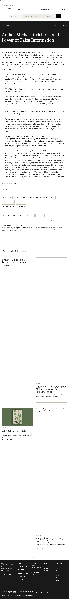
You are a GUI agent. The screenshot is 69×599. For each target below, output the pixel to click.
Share (56, 25)
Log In (57, 580)
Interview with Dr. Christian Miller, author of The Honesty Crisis (51, 389)
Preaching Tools (34, 564)
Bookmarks (59, 577)
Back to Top (34, 557)
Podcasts (21, 579)
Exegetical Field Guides (35, 578)
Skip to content (4, 1)
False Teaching (7, 220)
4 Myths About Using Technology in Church (14, 261)
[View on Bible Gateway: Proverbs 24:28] (54, 197)
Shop (45, 563)
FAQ (57, 568)
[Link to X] (2, 574)
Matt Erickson (7, 439)
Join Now (63, 5)
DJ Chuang (5, 265)
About (57, 566)
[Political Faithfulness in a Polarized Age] (51, 470)
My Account (59, 575)
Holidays (33, 584)
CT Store (46, 573)
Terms (13, 595)
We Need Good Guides (14, 431)
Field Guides (22, 566)
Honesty (36, 220)
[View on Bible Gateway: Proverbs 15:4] (55, 193)
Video (38, 383)
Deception (30, 215)
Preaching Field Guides (35, 573)
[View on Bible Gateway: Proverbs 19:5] (27, 197)
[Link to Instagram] (7, 574)
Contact (58, 573)
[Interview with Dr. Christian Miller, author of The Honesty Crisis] (51, 318)
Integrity (44, 220)
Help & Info (60, 563)
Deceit (22, 215)
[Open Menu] (3, 9)
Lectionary (33, 581)
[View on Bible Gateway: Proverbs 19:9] (40, 197)
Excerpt (5, 427)
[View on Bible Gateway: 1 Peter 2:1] (25, 206)
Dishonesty (40, 215)
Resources (22, 576)
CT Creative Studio (27, 595)
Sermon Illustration (9, 25)
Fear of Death (19, 220)
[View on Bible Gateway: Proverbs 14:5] (42, 193)
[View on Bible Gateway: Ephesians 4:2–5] (56, 202)
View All (24, 251)
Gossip (29, 220)
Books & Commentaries (23, 570)
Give (33, 595)
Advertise (18, 595)
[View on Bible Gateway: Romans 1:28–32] (27, 202)
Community (6, 215)
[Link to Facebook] (4, 574)
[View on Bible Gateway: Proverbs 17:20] (14, 197)
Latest (10, 8)
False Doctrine (51, 215)
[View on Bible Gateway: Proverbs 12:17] (28, 193)
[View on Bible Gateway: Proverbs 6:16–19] (15, 193)
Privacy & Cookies (6, 595)
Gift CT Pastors (47, 570)
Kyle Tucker (40, 548)
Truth (58, 220)
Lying (52, 220)
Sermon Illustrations (36, 567)
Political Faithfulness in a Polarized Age (49, 540)
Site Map (58, 570)
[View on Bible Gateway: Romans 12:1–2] (41, 202)
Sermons (33, 570)
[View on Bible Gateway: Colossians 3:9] (13, 206)
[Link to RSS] (10, 574)
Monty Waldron (41, 399)
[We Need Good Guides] (17, 417)
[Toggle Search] (58, 16)
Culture (15, 215)
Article (4, 256)
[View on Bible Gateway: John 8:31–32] (12, 202)
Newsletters (23, 573)
